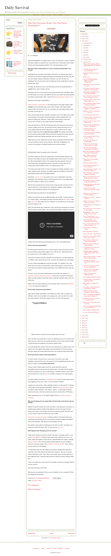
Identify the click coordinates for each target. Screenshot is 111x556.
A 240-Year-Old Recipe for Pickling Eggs (90, 140)
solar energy (67, 199)
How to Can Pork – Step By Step (92, 233)
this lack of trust (39, 177)
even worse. (61, 427)
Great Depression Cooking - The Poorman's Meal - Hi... (92, 169)
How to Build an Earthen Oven (91, 310)
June (84, 50)
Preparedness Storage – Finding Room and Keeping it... (92, 257)
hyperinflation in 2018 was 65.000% (55, 444)
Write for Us (86, 77)
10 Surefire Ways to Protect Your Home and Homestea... (92, 118)
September (86, 43)
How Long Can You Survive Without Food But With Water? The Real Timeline (14, 35)
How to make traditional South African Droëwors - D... (91, 224)
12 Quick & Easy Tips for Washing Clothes (89, 274)
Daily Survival (17, 7)
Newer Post (31, 533)
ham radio (34, 201)
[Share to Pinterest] (60, 478)
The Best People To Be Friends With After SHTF (91, 280)
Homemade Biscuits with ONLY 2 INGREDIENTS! (91, 185)
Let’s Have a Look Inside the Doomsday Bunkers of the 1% (17, 44)
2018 (83, 320)
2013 (83, 327)
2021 (83, 318)
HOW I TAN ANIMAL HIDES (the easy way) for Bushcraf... (92, 295)
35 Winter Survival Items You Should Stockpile (91, 194)
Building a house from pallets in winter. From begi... (91, 201)
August (85, 45)
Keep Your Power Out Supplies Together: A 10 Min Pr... (91, 108)
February (86, 59)
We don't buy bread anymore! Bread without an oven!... (91, 177)
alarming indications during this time (64, 97)
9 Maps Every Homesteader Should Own (90, 159)
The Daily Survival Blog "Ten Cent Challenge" (90, 70)
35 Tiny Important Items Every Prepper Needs (91, 137)
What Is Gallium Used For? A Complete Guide (17, 52)
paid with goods (34, 441)
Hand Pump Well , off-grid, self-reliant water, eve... (91, 100)
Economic (34, 480)
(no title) (8, 58)
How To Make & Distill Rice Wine (92, 277)
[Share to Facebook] (58, 478)
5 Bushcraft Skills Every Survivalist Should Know (90, 220)
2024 (83, 38)
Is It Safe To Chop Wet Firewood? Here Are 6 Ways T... (91, 189)
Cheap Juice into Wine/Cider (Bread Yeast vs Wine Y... (91, 270)
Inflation (40, 480)
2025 (83, 36)
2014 (83, 325)
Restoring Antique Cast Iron (90, 231)
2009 (83, 337)
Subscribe (66, 14)
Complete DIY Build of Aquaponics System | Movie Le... (91, 262)
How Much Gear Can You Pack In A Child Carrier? (91, 299)
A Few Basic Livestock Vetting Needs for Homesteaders (91, 89)
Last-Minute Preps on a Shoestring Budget (89, 129)
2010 (83, 334)
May (84, 52)
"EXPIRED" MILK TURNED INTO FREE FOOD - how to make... (91, 253)
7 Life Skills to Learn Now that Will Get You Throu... (91, 248)
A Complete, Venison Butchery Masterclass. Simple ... (91, 287)
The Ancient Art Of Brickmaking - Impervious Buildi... (92, 133)
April (84, 55)
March (85, 57)
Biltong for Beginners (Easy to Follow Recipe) (91, 244)
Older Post (71, 533)
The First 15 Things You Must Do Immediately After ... (91, 266)
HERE (33, 437)
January (85, 62)
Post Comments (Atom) (55, 538)
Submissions (36, 14)
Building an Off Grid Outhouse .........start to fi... (91, 111)
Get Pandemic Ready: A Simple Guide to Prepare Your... (91, 181)
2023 (83, 41)
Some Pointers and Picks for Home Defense (91, 166)
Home (51, 533)
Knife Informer (12, 73)
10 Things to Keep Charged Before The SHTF (17, 64)
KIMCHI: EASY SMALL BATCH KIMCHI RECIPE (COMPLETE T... (92, 65)
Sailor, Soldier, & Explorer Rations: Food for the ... (90, 156)
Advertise (49, 14)
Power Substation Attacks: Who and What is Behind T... (91, 104)
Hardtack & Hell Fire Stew (90, 163)
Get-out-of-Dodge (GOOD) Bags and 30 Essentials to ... (92, 306)
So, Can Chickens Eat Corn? (91, 115)
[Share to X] (57, 478)
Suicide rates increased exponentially (37, 417)
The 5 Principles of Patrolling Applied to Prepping (91, 173)
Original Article (51, 28)
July (84, 47)
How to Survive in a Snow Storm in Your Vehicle (92, 209)
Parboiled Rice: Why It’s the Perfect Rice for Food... (90, 213)
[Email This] (53, 478)
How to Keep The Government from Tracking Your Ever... (91, 96)
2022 (83, 315)
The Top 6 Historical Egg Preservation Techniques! (90, 148)
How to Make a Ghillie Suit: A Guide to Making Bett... (91, 240)
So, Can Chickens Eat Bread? (91, 312)
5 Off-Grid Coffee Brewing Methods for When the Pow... (91, 291)
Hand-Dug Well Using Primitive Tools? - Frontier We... (91, 125)
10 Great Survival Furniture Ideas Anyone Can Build (90, 144)
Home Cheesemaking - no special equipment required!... (92, 216)
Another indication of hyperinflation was (38, 104)
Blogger (58, 552)
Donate (55, 14)
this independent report (51, 379)
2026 (83, 34)
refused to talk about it (63, 387)
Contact (43, 14)
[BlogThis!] (55, 478)
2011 (83, 332)
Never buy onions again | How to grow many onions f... (92, 236)
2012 (83, 330)
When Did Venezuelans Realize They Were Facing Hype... (91, 152)
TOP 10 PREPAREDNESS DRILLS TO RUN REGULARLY (90, 81)
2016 (83, 323)
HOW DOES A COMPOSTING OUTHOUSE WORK (91, 92)
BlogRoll (61, 14)
